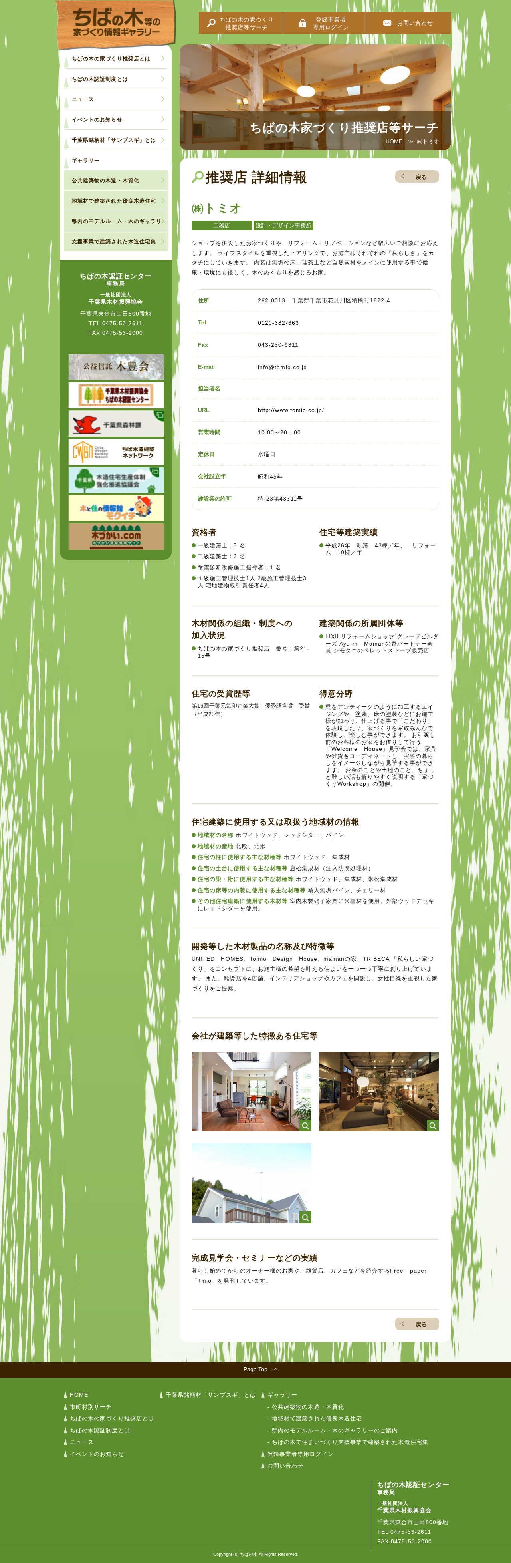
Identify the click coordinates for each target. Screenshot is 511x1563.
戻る (421, 177)
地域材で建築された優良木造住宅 (114, 201)
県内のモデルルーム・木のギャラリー (119, 221)
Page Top (255, 1369)
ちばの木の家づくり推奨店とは (111, 59)
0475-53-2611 (122, 323)
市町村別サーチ (91, 1407)
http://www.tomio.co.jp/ (291, 410)
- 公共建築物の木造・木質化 (305, 1407)
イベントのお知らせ (97, 120)
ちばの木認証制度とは (100, 79)
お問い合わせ (415, 23)
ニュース (83, 99)
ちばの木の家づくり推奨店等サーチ (247, 23)
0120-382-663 (278, 323)
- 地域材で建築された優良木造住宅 (314, 1418)
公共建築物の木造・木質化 (105, 180)
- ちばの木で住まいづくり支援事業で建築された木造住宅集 (347, 1442)
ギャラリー (86, 160)
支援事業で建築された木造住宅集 (114, 242)
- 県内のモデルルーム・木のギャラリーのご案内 (332, 1430)
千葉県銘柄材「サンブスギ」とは (114, 140)
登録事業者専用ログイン (331, 23)
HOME (394, 141)
